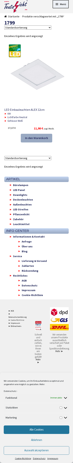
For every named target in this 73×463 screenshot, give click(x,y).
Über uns (27, 246)
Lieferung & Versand (34, 261)
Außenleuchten (22, 204)
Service (17, 256)
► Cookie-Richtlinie (16, 320)
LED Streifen (20, 209)
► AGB (11, 311)
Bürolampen (20, 185)
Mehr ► (38, 361)
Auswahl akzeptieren (36, 450)
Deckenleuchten (23, 199)
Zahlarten (28, 266)
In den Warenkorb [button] (36, 138)
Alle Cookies (37, 429)
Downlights (20, 194)
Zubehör (18, 219)
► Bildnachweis (14, 326)
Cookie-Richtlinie (23, 458)
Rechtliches (20, 275)
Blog (25, 251)
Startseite (13, 16)
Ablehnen (36, 440)
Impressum (52, 458)
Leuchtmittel (21, 224)
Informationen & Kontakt (29, 236)
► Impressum (14, 323)
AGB (24, 280)
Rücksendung (30, 270)
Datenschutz (10, 391)
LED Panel (19, 190)
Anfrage (27, 241)
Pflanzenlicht (21, 214)
